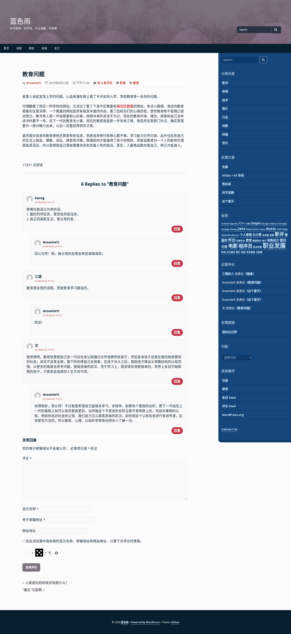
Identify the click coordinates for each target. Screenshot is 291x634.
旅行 (264, 240)
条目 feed (229, 397)
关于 (57, 48)
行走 (225, 117)
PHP (279, 229)
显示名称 (30, 509)
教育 (136, 83)
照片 (225, 108)
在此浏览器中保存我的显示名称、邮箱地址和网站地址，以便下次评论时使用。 (85, 541)
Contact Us (229, 429)
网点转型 (257, 247)
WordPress (233, 235)
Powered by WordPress (145, 622)
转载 (225, 134)
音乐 (225, 143)
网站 (31, 48)
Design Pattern (269, 223)
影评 (225, 83)
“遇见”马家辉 (32, 590)
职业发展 (274, 245)
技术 (225, 100)
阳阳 (243, 252)
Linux (262, 229)
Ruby (285, 229)
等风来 (226, 184)
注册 (225, 380)
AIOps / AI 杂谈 (233, 175)
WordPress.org (233, 415)
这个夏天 (228, 201)
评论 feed (229, 406)
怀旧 (232, 240)
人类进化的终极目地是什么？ (47, 583)
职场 (223, 252)
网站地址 (29, 531)
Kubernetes (252, 229)
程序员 (245, 246)
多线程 (265, 235)
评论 (27, 458)
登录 (225, 389)
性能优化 (240, 240)
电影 (233, 246)
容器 (272, 235)
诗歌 (19, 48)
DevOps (283, 223)
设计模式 (230, 252)
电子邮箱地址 (33, 520)
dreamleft (33, 83)
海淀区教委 (125, 106)
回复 (177, 229)
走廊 (225, 167)
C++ (242, 223)
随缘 (250, 274)
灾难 (224, 247)
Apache (234, 223)
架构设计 (273, 240)
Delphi (256, 223)
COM (247, 223)
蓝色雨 (20, 21)
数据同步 (257, 240)
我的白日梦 (229, 332)
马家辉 (259, 252)
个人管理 (246, 235)
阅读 (44, 48)
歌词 (283, 240)
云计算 (257, 235)
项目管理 (250, 252)
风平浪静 (228, 192)
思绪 (123, 83)
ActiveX (225, 223)
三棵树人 (228, 274)
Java (241, 229)
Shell (223, 235)
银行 (238, 252)
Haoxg (233, 229)
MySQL (271, 229)
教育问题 (254, 282)
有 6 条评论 (104, 83)
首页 (6, 48)
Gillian (175, 622)
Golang (225, 229)
